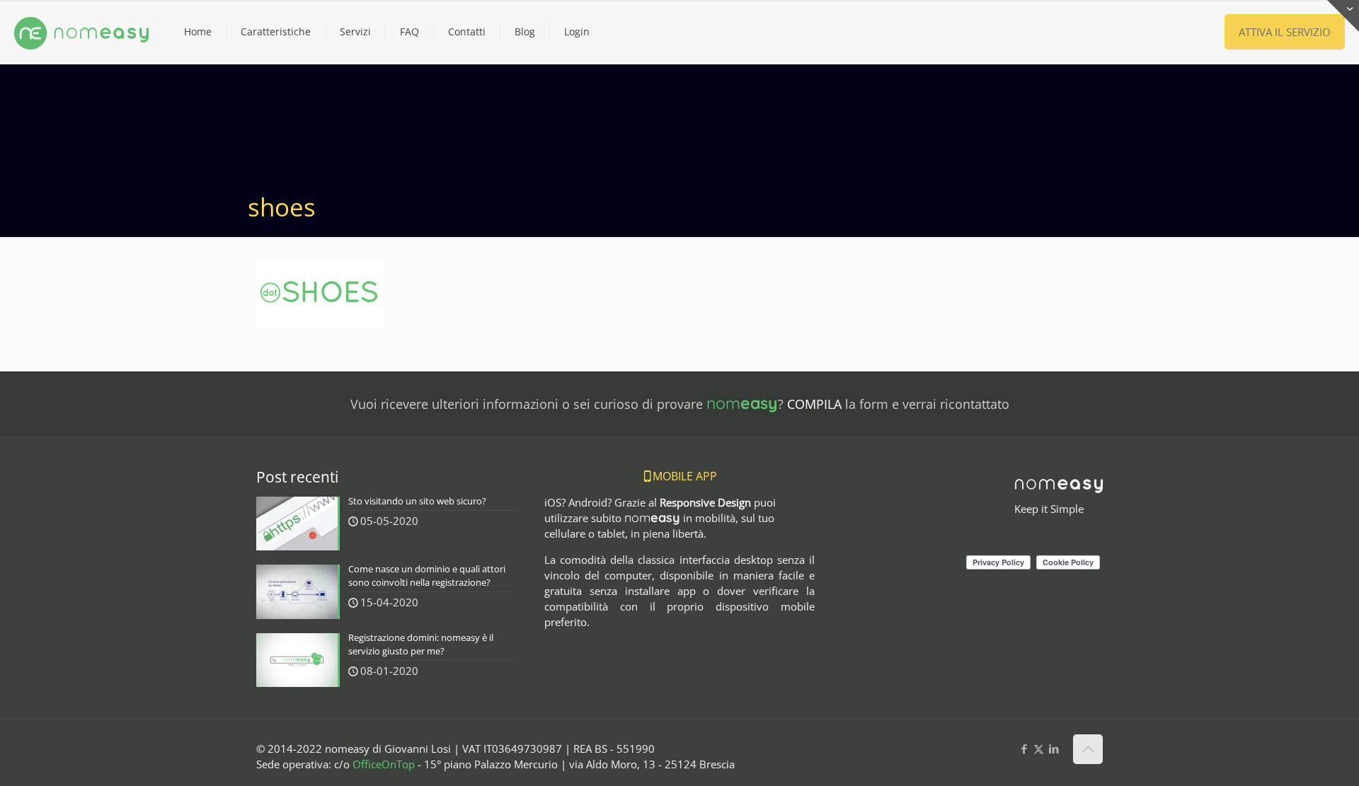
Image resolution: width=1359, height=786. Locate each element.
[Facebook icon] (1024, 748)
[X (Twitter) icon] (1038, 748)
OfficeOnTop (383, 764)
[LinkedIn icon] (1053, 748)
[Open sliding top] (1343, 16)
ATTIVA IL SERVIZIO (1285, 32)
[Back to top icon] (1088, 749)
